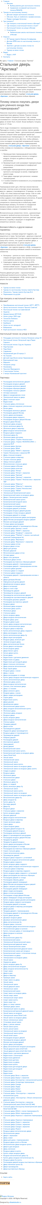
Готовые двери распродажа (13, 524)
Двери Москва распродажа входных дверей (19, 519)
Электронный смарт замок (13, 997)
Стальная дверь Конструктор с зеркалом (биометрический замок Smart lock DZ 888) (19, 1103)
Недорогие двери (9, 962)
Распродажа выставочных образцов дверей (19, 562)
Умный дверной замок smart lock (15, 1049)
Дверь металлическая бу (12, 922)
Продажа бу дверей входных (13, 842)
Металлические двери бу (12, 797)
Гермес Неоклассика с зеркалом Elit (16, 453)
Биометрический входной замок (15, 502)
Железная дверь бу (10, 435)
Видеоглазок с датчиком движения (16, 657)
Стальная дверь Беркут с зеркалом (16, 1077)
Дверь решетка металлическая (14, 666)
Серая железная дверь (11, 822)
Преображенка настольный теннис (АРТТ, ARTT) (21, 305)
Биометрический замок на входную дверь (18, 495)
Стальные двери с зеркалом (13, 811)
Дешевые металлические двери (15, 920)
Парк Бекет (7, 349)
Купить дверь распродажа (12, 1044)
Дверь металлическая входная (14, 966)
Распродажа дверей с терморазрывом (17, 564)
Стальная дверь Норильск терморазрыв (18, 1120)
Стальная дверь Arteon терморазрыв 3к (17, 1113)
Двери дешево (8, 702)
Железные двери (9, 611)
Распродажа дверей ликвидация (15, 882)
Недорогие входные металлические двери (18, 860)
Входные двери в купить (12, 1151)
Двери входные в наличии (12, 933)
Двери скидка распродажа (13, 695)
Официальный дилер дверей (14, 582)
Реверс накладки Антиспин (16, 19)
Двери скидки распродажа (13, 891)
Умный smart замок (10, 1035)
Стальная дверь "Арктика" (12, 475)
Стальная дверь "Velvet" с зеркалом (16, 450)
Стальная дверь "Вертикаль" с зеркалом (18, 542)
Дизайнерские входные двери (14, 584)
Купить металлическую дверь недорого (17, 631)
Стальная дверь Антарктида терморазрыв (18, 1082)
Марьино (6, 362)
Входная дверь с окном (11, 671)
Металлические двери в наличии (15, 928)
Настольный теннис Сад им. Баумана (17, 344)
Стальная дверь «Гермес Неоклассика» (18, 439)
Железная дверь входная (12, 424)
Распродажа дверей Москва (13, 413)
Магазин (10, 3)
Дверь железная (9, 1149)
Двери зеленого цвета (11, 691)
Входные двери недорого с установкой (17, 857)
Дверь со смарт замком (11, 1004)
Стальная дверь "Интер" (12, 470)
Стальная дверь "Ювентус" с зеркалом (17, 486)
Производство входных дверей (14, 593)
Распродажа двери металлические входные (19, 926)
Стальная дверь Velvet (11, 448)
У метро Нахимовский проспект (15, 373)
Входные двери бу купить (12, 1160)
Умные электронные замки (13, 1020)
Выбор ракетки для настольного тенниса (25, 5)
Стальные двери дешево (12, 568)
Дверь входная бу (9, 800)
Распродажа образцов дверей (14, 388)
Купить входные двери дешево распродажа (19, 900)
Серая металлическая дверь (13, 853)
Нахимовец (7, 367)
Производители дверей (11, 728)
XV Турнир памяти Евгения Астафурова (21, 39)
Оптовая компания (10, 393)
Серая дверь (8, 697)
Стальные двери (9, 613)
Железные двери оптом (12, 559)
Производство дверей (11, 590)
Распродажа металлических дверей (16, 381)
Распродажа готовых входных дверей (17, 513)
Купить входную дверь (11, 615)
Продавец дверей (9, 724)
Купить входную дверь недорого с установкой (20, 873)
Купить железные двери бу (13, 426)
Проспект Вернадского (11, 369)
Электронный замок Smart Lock (14, 1015)
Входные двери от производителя (15, 733)
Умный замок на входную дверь (15, 1017)
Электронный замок (10, 762)
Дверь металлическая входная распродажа (19, 1046)
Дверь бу (6, 935)
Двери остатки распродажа (13, 893)
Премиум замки (9, 977)
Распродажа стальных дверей (14, 390)
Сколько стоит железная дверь (14, 686)
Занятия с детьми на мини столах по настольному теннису (20, 46)
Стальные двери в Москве (13, 466)
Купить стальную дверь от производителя (18, 931)
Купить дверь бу (9, 802)
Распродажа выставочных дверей (15, 602)
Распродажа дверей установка (14, 508)
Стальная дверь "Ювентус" (13, 484)
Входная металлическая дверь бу (15, 1155)
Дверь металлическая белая (13, 644)
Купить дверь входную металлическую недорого (21, 677)
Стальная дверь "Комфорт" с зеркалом (17, 533)
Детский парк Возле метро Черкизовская (18, 358)
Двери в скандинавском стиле (14, 395)
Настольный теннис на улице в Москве (21, 28)
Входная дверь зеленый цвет (14, 639)
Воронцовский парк (10, 360)
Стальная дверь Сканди (12, 1084)
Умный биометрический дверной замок (17, 949)
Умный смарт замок (10, 995)
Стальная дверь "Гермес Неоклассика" (17, 488)
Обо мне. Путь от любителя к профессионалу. (24, 17)
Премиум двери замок (11, 1006)
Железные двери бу (10, 782)
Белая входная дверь (11, 648)
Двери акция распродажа (12, 637)
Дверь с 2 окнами (9, 688)
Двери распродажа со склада (14, 675)
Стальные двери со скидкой (13, 570)
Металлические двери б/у (12, 937)
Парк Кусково (8, 347)
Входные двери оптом (11, 546)
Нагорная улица (9, 364)
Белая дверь (8, 408)
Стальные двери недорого (13, 573)
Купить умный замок (10, 1029)
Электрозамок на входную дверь (15, 957)
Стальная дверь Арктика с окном (15, 528)
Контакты (6, 57)
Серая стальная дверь (11, 851)
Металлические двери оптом (14, 553)
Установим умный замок (12, 1022)
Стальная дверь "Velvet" (12, 490)
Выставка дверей (9, 804)
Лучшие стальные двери (12, 459)
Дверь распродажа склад (12, 633)
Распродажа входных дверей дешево (17, 510)
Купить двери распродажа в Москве (16, 844)
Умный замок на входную (12, 1013)
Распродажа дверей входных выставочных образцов (22, 1162)
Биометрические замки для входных (16, 951)
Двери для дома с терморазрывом (16, 1140)
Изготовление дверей (11, 742)
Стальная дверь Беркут (11, 1089)
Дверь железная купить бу (13, 1164)
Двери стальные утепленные (14, 664)
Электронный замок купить (13, 764)
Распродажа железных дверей (14, 386)
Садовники (7, 351)
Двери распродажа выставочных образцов (18, 875)
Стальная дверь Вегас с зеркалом (15, 1075)
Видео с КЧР (11, 54)
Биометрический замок (11, 504)
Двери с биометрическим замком (15, 497)
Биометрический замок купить (14, 499)
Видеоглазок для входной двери (15, 662)
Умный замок (8, 757)
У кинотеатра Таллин (11, 371)
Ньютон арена (8, 321)
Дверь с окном (8, 673)
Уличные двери (9, 722)
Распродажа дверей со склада (14, 515)
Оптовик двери (8, 555)
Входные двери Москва (11, 421)
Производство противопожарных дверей (18, 597)
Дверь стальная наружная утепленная (17, 406)
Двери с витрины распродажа (14, 886)
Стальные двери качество (12, 468)
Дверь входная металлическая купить (17, 708)
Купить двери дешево (11, 915)
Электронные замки (10, 989)
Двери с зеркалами (10, 1135)
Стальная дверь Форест (12, 1129)
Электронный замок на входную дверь (17, 766)
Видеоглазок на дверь (11, 659)
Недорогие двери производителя (15, 731)
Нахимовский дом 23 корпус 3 (14, 353)
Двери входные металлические (14, 430)
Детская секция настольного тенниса (20, 14)
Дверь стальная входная (12, 455)
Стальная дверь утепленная (13, 404)
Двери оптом (8, 726)
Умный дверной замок (11, 986)
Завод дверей (8, 744)
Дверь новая (8, 1138)
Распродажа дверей (10, 739)
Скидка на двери (9, 771)
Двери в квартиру (9, 975)
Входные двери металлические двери (17, 1131)
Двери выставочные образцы (14, 1169)
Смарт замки (8, 971)
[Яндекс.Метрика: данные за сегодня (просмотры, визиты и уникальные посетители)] (7, 1196)
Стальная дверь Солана (12, 1091)
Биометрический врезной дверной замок (18, 1011)
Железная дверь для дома (13, 437)
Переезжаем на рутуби (11, 294)
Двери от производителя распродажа (17, 835)
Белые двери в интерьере (12, 646)
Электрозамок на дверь (12, 955)
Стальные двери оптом (11, 544)
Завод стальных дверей (12, 462)
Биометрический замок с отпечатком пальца (19, 953)
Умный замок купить (10, 1026)
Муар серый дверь (10, 668)
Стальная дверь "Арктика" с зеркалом (17, 477)
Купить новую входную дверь (14, 1153)
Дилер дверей (8, 746)
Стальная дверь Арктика (12, 446)
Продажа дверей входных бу (13, 828)
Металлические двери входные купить (17, 1144)
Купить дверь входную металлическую (17, 624)
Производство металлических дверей (17, 595)
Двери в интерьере (10, 586)
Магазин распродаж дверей (13, 522)
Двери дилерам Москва (12, 579)
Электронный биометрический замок (16, 493)
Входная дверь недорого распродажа (17, 902)
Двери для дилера (10, 548)
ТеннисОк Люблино (10, 318)
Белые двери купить (10, 653)
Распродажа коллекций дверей (14, 506)
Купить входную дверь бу (12, 964)
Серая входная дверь (11, 826)
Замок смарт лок (9, 1002)
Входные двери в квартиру (13, 628)
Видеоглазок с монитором (13, 1055)
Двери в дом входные (11, 1146)
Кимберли (7, 323)
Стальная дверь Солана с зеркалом (16, 1124)
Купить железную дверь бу (13, 786)
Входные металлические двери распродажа (19, 517)
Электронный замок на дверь (14, 397)
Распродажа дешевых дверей (14, 599)
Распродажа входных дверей (14, 384)
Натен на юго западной (12, 325)
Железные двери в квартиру (13, 428)
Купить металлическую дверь (14, 626)
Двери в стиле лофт (10, 588)
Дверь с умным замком (11, 1024)
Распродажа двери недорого (14, 417)
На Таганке (7, 355)
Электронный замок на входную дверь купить (20, 768)
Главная (6, 1)
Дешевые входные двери (12, 917)
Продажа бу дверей (10, 840)
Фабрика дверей (9, 737)
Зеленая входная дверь (12, 642)
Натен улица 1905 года (11, 316)
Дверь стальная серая (11, 399)
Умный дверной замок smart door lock (17, 1051)
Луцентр (6, 312)
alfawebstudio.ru (15, 1202)
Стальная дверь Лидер (11, 1086)
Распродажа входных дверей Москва (17, 419)
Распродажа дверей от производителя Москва (20, 526)
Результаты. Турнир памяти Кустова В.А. (18, 292)
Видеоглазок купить (10, 699)
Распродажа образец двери (13, 880)
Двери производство (10, 1166)
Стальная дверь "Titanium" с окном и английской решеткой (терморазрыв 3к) (21, 536)
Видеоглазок (8, 1071)
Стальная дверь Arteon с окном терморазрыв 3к (21, 1111)
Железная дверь (9, 711)
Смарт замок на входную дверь (14, 993)
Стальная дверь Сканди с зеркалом (16, 1126)
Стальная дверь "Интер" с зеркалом (16, 473)
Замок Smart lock (9, 755)
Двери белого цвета (10, 651)
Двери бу (6, 806)
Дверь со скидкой (9, 784)
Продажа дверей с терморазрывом (16, 911)
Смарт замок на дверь (11, 980)
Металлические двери (11, 777)
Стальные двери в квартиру (13, 457)
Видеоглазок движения (11, 1057)
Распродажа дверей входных (14, 831)
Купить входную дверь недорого (15, 864)
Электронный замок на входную (15, 793)
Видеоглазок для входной (12, 1069)
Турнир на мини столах (15, 50)
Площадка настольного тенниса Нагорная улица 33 (22, 338)
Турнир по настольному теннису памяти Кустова (21, 290)
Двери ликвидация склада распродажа (17, 897)
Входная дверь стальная (12, 924)
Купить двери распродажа (13, 415)
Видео (5, 52)
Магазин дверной (9, 550)
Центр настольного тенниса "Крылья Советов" (20, 307)
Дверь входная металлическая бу (15, 969)
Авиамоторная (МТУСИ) (12, 314)
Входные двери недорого (12, 433)
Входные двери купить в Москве (15, 1142)
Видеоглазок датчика (11, 1060)
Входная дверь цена (10, 619)
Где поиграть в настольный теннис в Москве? (23, 23)
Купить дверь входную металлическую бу (18, 1158)
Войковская (7, 327)
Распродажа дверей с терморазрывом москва (20, 566)
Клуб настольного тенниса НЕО (15, 329)
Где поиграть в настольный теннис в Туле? (22, 25)
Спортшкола (11, 30)
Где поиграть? (8, 21)
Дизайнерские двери (10, 704)
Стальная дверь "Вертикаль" (13, 539)
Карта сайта (7, 1177)
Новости (6, 37)
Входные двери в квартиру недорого (16, 871)
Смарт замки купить (10, 1000)
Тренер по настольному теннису (15, 12)
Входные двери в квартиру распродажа (17, 906)
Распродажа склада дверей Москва (16, 895)
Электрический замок (11, 759)
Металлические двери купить (14, 706)
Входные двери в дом (11, 622)
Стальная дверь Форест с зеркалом (16, 1122)
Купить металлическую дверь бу (15, 635)
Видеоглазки (8, 401)
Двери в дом (7, 973)
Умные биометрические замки (14, 946)
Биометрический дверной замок (15, 944)
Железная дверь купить (12, 608)
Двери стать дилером (11, 557)
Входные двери (9, 604)
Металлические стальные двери (15, 464)
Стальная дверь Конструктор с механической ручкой (22, 1080)
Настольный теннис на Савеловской (16, 309)
